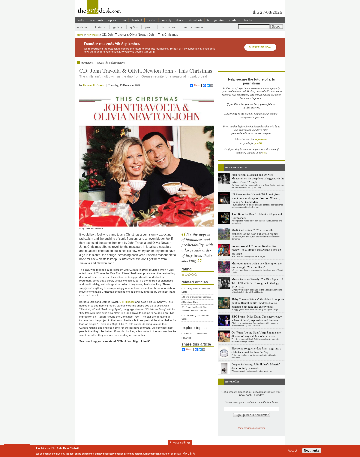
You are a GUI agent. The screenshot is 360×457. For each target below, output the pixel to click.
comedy (166, 20)
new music (96, 20)
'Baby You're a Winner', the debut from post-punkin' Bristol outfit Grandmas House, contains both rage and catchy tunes (258, 302)
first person (168, 27)
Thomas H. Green (93, 85)
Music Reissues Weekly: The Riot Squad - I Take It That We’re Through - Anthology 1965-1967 (257, 283)
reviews (82, 27)
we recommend (194, 27)
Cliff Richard (126, 301)
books (248, 20)
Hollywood (186, 338)
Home (80, 34)
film (123, 20)
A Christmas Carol (190, 302)
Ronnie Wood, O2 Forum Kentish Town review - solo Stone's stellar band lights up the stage (256, 249)
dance (180, 20)
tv (208, 20)
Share (197, 85)
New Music (93, 34)
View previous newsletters (251, 428)
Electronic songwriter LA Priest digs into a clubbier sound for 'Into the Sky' (256, 350)
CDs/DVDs (187, 333)
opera (112, 20)
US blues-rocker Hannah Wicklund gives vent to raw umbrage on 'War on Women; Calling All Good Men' (256, 198)
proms (149, 27)
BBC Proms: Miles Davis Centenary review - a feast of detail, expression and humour (258, 318)
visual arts (195, 20)
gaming (219, 20)
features (100, 27)
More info (189, 453)
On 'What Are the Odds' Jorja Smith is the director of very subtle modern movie (256, 334)
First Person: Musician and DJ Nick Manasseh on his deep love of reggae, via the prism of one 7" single (258, 178)
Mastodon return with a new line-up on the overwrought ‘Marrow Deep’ (257, 265)
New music (202, 333)
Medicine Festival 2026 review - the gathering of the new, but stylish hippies (255, 232)
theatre (151, 20)
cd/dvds (234, 20)
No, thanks (311, 450)
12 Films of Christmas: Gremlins (196, 297)
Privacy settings (180, 442)
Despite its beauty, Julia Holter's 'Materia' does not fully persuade (256, 366)
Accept (292, 450)
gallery (118, 27)
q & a (134, 27)
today (81, 20)
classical (136, 20)
